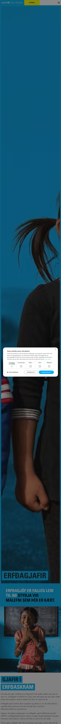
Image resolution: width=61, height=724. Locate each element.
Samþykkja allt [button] (46, 372)
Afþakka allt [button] (31, 372)
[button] (12, 372)
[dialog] (30, 362)
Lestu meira (48, 359)
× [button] (55, 349)
